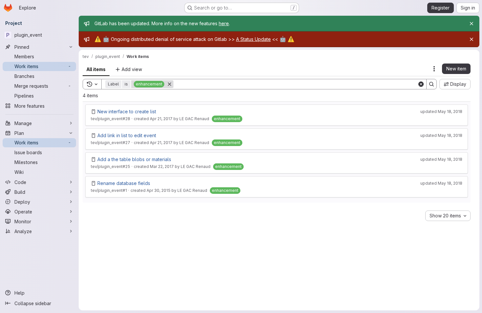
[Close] (471, 24)
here (224, 23)
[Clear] (421, 84)
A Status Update (253, 39)
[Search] (431, 84)
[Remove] (169, 84)
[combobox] (448, 216)
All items (96, 69)
